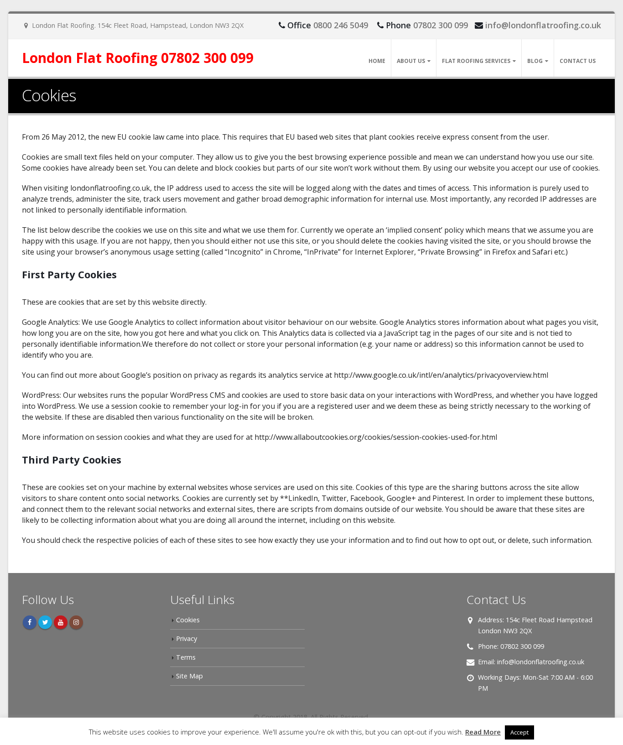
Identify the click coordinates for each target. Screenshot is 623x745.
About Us (411, 61)
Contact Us (578, 61)
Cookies (188, 619)
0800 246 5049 (340, 25)
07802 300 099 (440, 25)
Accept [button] (519, 732)
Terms (186, 657)
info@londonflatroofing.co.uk (543, 25)
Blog (535, 61)
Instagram (76, 622)
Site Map (189, 676)
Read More (483, 731)
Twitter (45, 622)
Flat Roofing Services (476, 61)
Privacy (186, 638)
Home (377, 61)
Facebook (29, 622)
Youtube (60, 622)
